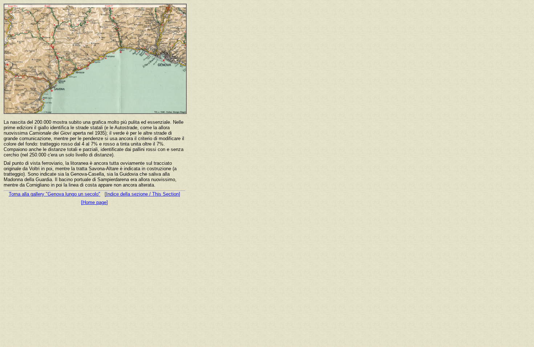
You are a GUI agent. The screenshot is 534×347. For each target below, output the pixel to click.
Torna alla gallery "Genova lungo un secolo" (54, 194)
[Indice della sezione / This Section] (142, 194)
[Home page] (94, 202)
